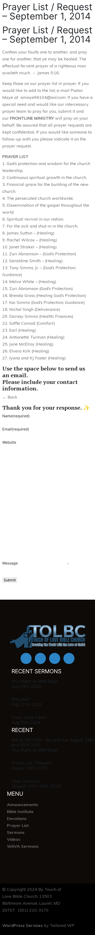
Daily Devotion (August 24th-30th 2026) (36, 784)
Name (16, 416)
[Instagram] (68, 658)
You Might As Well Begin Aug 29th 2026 (35, 684)
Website (9, 442)
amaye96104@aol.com (43, 97)
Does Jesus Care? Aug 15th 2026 (29, 720)
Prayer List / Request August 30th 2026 (32, 765)
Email (15, 429)
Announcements (22, 804)
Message (10, 563)
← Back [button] (9, 397)
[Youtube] (40, 658)
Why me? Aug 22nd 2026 (27, 702)
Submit (10, 580)
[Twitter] (54, 658)
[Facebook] (26, 658)
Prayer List (18, 825)
